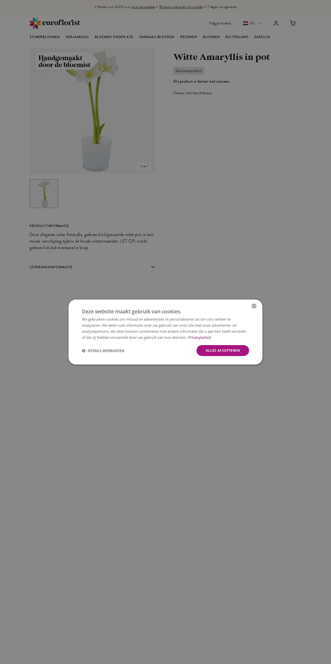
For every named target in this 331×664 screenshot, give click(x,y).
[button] (103, 350)
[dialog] (165, 332)
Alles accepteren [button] (223, 350)
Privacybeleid (199, 337)
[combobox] (254, 306)
